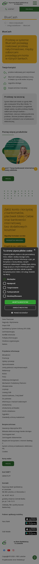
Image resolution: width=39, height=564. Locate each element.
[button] (19, 312)
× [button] (34, 250)
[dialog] (19, 282)
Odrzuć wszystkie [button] (20, 308)
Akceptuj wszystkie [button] (20, 302)
